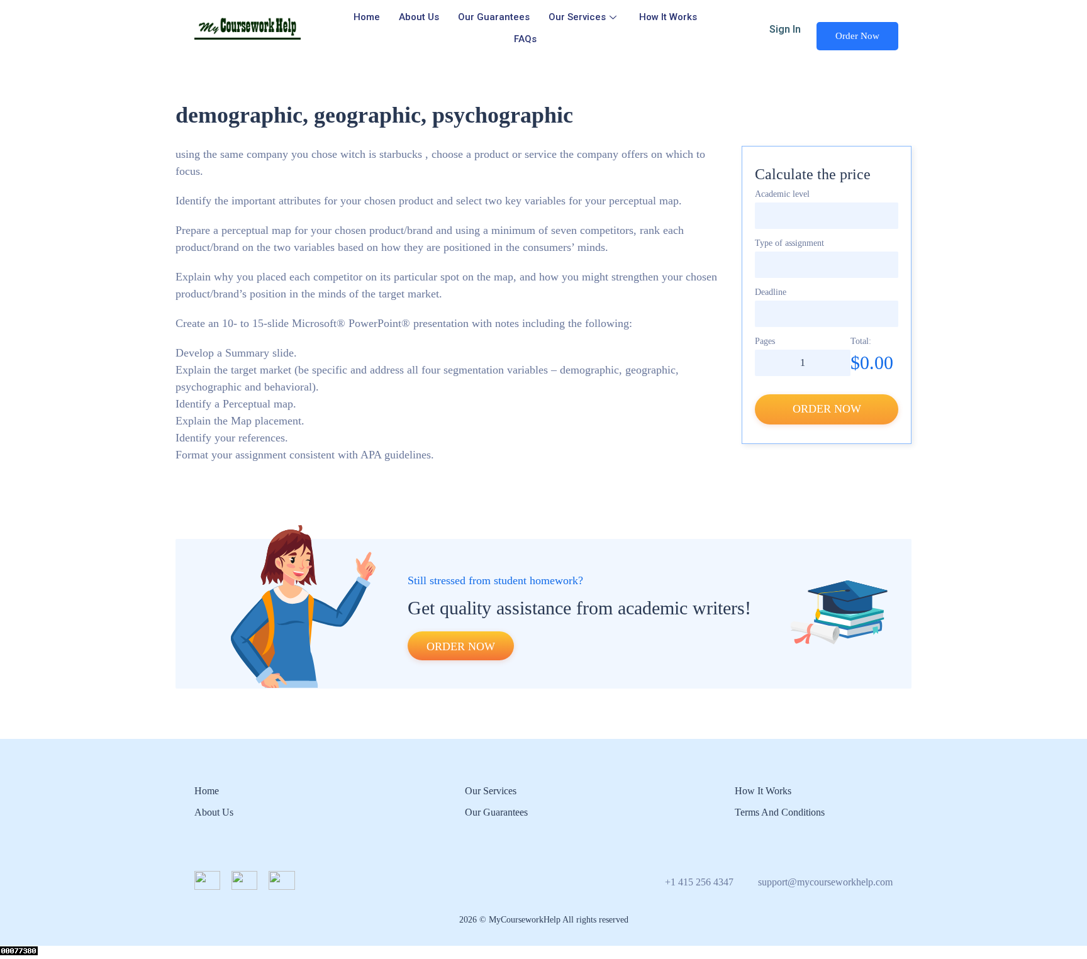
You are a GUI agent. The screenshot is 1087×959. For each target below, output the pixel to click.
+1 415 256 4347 (699, 882)
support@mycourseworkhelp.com (825, 882)
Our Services (577, 17)
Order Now (857, 36)
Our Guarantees (494, 17)
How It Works (668, 17)
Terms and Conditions (780, 812)
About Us (419, 17)
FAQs (525, 39)
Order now (827, 408)
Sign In (785, 29)
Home (367, 17)
